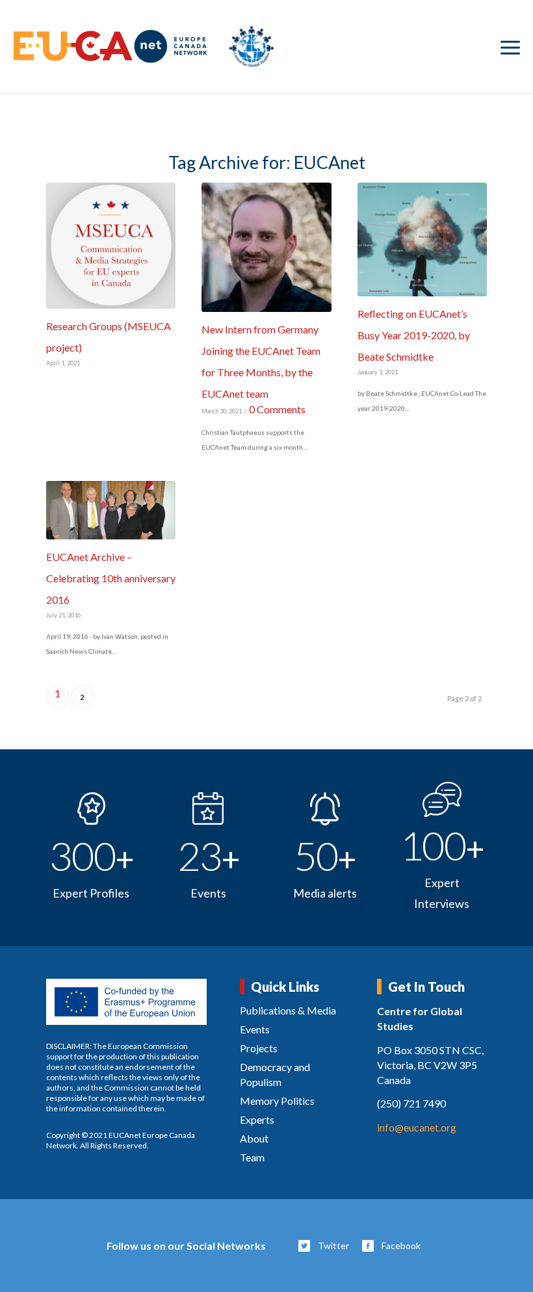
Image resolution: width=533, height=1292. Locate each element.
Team (252, 1157)
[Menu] (510, 47)
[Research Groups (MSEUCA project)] (111, 246)
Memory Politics (277, 1100)
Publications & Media (288, 1010)
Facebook (401, 1245)
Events (255, 1029)
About (254, 1138)
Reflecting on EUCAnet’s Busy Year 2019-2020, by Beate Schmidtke (414, 335)
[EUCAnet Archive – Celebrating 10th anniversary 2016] (111, 510)
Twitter (333, 1245)
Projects (259, 1048)
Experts (257, 1119)
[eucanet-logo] (144, 46)
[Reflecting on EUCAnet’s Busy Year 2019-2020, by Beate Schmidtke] (422, 239)
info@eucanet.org (416, 1127)
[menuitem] (510, 47)
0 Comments (277, 409)
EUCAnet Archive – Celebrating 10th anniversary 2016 (111, 578)
